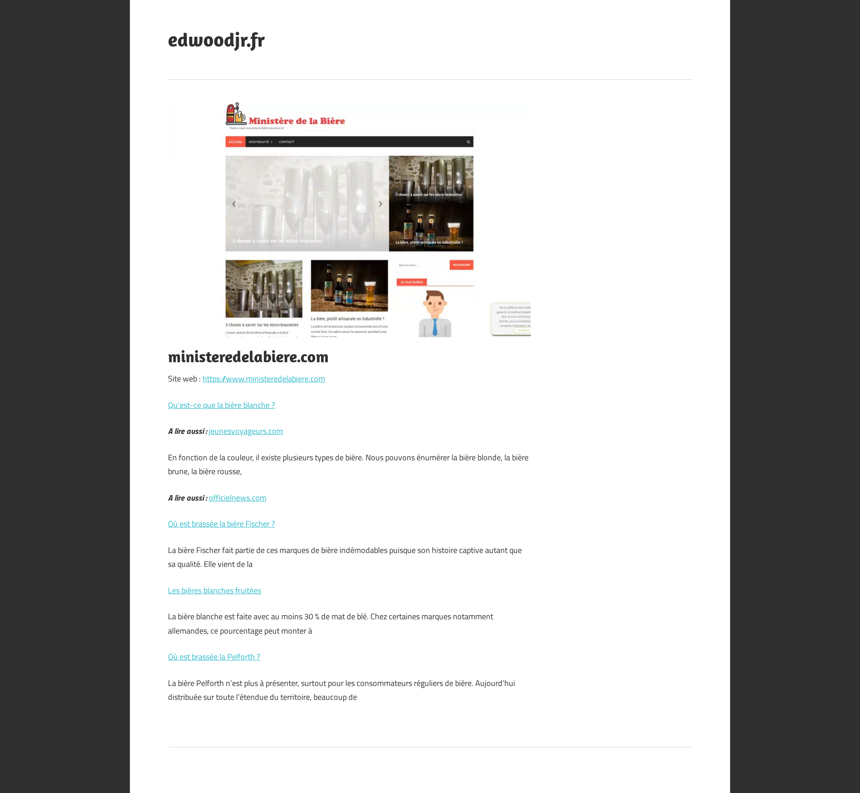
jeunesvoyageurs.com (246, 431)
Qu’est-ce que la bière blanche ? (221, 405)
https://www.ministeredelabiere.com (263, 379)
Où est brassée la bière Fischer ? (221, 524)
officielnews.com (238, 498)
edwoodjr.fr (216, 39)
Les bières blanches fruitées (214, 590)
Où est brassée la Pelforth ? (214, 657)
